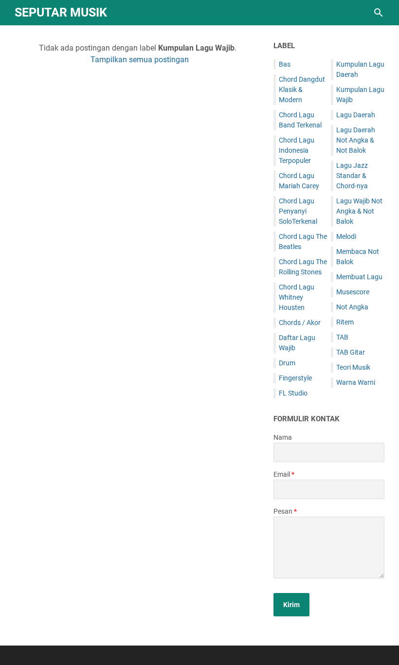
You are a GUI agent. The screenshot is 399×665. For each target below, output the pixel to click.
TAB (342, 337)
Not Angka (352, 307)
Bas (284, 64)
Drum (287, 363)
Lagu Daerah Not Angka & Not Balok (355, 140)
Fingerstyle (295, 378)
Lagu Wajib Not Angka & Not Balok (359, 211)
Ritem (345, 322)
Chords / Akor (300, 322)
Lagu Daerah (355, 115)
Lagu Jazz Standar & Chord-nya (352, 176)
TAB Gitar (350, 352)
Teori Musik (353, 367)
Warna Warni (355, 382)
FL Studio (293, 393)
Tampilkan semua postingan (139, 59)
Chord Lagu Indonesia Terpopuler (296, 150)
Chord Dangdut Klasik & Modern (302, 89)
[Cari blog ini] (378, 12)
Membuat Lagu (359, 277)
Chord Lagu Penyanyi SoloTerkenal (298, 211)
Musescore (352, 292)
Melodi (346, 236)
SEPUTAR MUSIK (61, 12)
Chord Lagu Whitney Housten (296, 297)
